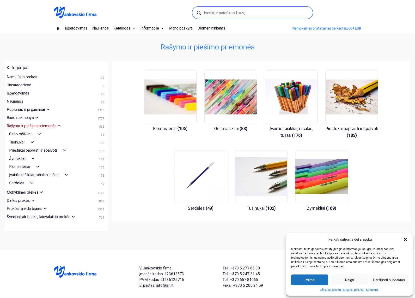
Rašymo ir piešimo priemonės (31, 126)
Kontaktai (372, 290)
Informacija (149, 28)
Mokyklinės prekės (22, 192)
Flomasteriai (19, 166)
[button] (405, 239)
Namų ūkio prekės (22, 77)
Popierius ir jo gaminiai (26, 109)
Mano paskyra (181, 28)
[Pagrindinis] (58, 28)
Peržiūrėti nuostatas (389, 280)
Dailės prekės (18, 200)
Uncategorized (19, 85)
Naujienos (100, 28)
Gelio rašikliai (20, 134)
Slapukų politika (330, 290)
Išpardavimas (76, 28)
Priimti (310, 280)
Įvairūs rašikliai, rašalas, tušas (34, 175)
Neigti (349, 280)
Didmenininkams (211, 28)
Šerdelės (16, 183)
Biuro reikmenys (20, 117)
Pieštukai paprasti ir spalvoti (33, 150)
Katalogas (122, 28)
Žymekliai (17, 158)
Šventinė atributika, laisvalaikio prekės (38, 217)
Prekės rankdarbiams (24, 208)
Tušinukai (16, 142)
